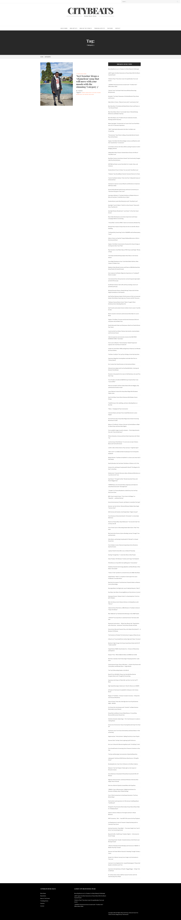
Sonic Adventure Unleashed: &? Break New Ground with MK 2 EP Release (123, 774)
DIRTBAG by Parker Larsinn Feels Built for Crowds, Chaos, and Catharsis (123, 165)
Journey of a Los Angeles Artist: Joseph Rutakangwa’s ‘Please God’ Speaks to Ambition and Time (124, 864)
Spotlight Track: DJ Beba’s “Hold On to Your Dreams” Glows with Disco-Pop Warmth (123, 206)
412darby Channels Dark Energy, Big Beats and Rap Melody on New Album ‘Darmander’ (124, 567)
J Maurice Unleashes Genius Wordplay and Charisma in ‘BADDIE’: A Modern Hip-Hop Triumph (124, 846)
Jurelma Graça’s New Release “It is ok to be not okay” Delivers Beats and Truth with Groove (123, 442)
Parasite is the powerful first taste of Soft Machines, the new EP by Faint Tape (124, 375)
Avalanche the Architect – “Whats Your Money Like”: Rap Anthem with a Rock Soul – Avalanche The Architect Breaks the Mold (123, 624)
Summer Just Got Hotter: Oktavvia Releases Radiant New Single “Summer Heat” (123, 507)
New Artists (73, 28)
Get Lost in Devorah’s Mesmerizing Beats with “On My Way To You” (124, 744)
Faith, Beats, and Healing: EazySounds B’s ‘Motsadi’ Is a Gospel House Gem (123, 540)
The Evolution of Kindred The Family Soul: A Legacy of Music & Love (124, 635)
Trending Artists (99, 28)
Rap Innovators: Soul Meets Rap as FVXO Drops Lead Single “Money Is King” (124, 250)
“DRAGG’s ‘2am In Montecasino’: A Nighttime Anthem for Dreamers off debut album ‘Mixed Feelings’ (122, 790)
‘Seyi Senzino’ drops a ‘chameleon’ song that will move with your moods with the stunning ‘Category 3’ (87, 81)
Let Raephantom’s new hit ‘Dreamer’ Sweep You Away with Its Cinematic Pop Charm (123, 823)
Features (110, 28)
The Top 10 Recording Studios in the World (118, 670)
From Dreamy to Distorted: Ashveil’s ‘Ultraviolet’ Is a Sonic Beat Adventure (123, 516)
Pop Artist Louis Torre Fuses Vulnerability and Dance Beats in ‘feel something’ (124, 731)
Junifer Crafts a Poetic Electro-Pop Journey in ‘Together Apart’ (123, 447)
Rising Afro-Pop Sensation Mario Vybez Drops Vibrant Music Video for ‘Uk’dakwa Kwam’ (124, 807)
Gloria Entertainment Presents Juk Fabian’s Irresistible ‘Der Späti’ (124, 502)
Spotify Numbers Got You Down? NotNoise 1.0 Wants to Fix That (123, 463)
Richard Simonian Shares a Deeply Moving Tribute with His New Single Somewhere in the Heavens (123, 291)
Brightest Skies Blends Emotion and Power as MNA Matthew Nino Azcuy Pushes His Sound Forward (124, 268)
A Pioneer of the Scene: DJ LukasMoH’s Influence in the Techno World (123, 690)
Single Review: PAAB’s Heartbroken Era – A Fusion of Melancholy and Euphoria (123, 649)
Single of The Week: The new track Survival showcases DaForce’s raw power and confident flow (123, 320)
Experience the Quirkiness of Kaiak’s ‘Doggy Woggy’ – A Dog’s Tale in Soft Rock (124, 869)
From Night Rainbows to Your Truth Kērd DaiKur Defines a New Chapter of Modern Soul (123, 262)
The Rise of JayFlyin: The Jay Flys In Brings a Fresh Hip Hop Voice (123, 354)
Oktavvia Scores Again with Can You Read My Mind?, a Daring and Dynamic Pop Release (123, 369)
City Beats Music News (81, 73)
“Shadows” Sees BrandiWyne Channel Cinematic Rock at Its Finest (124, 174)
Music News (64, 28)
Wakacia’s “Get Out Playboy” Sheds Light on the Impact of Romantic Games (122, 768)
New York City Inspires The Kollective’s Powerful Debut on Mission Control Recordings (124, 583)
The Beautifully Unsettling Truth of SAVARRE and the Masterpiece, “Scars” (124, 233)
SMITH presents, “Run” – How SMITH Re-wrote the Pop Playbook (124, 818)
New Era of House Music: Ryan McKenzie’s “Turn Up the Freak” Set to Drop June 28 (124, 522)
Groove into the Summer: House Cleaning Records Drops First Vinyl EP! (124, 725)
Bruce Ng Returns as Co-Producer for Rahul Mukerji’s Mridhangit (123, 69)
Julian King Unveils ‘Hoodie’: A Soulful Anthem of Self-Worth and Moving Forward (123, 840)
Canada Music (88, 92)
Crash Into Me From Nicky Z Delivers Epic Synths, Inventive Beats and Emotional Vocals (123, 332)
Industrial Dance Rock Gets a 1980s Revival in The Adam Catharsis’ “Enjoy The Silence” (124, 608)
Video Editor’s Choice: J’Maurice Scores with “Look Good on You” (123, 102)
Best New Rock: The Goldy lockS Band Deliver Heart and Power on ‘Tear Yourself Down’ (124, 107)
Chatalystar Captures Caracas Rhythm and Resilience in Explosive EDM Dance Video (124, 184)
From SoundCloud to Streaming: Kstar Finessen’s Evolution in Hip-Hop (124, 749)
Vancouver (91, 94)
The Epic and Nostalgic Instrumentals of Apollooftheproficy (122, 754)
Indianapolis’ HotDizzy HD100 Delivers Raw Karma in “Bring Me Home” (123, 759)
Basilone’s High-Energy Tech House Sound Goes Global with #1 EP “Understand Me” (124, 644)
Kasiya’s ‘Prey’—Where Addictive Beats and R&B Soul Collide (122, 654)
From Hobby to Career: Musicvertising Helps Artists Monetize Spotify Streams (123, 546)
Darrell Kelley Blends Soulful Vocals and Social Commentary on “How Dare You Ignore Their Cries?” (123, 190)
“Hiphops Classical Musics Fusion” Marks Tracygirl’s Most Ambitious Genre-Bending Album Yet (122, 303)
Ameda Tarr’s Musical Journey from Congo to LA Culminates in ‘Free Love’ (123, 858)
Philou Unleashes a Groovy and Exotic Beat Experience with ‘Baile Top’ (124, 437)
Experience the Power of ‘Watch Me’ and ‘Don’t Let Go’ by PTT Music (123, 681)
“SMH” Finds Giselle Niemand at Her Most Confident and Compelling (121, 130)
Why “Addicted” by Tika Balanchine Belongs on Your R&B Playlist (123, 613)
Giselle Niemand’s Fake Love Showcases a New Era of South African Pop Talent (124, 326)
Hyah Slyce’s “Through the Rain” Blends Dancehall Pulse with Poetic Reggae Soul (123, 479)
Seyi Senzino (85, 94)
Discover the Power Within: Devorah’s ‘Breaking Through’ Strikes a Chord (124, 852)
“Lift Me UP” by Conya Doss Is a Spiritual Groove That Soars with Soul (123, 618)
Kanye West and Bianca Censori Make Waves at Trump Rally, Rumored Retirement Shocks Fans (122, 714)
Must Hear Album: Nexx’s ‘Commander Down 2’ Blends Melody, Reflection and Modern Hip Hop (123, 112)
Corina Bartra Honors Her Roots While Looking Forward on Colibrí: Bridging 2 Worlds (124, 147)
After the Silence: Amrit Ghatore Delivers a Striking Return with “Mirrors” (123, 603)
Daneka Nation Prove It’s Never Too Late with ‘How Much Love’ (123, 170)
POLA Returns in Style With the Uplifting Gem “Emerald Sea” (122, 562)
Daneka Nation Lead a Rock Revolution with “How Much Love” (123, 201)
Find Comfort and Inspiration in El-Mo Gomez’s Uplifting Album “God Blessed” (123, 802)
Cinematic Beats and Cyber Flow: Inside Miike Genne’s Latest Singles (122, 413)
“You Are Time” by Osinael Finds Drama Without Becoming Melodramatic (122, 91)
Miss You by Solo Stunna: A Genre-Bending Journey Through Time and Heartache (123, 534)
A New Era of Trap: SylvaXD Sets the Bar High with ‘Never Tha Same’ (124, 639)
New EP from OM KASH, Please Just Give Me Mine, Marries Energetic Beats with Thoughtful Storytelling (122, 675)
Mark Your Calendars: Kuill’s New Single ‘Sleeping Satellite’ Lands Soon (123, 659)
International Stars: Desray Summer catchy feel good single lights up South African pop (124, 279)
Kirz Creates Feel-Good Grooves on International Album (121, 364)
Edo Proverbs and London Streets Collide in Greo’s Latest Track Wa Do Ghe (124, 308)
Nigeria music (79, 94)
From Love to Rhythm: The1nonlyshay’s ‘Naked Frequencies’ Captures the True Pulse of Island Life (122, 343)
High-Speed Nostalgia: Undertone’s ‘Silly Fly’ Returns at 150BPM (123, 686)
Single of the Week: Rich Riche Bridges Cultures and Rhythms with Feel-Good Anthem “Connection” (124, 141)
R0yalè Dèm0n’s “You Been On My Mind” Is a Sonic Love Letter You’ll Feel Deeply (124, 458)
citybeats (80, 90)
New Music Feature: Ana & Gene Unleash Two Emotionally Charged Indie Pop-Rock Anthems (124, 159)
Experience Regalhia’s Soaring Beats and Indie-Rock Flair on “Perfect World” (122, 359)
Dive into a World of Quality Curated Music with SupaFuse (121, 785)
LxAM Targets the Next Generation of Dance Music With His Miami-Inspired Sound (124, 74)
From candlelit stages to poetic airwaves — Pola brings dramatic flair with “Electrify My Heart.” (123, 431)
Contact (117, 28)
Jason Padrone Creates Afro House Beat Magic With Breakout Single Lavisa (123, 392)
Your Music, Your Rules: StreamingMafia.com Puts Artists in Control (124, 592)
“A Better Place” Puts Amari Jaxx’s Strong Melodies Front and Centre (123, 79)
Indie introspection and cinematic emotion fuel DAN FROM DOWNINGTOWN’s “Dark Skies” (122, 337)
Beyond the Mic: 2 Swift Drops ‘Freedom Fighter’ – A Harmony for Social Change (123, 835)
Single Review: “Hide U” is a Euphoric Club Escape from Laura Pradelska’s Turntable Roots (122, 577)
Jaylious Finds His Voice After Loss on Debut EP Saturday (121, 550)
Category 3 (94, 92)
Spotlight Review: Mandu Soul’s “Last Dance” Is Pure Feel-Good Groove (123, 211)
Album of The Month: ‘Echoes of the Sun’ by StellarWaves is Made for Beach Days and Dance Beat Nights (123, 425)
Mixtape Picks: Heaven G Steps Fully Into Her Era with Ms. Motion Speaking (123, 227)
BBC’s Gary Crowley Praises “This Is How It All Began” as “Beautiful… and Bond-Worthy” (121, 497)
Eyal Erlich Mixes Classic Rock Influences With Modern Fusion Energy (122, 398)
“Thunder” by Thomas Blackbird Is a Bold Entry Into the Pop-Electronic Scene (123, 491)
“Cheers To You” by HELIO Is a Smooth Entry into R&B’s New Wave (124, 572)
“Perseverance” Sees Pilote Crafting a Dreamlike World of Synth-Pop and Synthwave (123, 136)
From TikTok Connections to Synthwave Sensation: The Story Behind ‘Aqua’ (123, 796)
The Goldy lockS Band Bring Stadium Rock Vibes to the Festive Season (123, 256)
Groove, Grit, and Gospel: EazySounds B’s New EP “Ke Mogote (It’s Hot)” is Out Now (124, 468)
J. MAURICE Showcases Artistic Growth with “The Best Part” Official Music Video (122, 85)
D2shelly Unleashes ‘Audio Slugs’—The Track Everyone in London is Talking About (124, 719)
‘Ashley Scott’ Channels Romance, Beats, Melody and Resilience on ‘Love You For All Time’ (124, 474)
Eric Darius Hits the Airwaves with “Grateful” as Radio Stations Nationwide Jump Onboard (123, 708)
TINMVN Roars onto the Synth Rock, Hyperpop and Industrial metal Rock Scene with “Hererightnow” (123, 485)
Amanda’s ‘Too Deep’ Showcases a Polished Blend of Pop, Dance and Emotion (123, 97)
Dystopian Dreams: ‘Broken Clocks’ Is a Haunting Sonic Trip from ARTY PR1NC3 (123, 597)
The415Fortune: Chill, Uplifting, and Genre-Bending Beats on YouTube (122, 404)
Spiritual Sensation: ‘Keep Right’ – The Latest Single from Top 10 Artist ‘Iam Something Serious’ (124, 829)
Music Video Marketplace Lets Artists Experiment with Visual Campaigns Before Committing (122, 217)
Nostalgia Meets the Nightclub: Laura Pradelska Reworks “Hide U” (124, 588)
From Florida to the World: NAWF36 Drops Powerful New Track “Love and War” (123, 380)
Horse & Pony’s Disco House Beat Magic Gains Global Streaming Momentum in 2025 (123, 419)
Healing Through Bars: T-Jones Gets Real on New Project (122, 555)
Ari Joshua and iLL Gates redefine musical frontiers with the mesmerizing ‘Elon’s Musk (122, 875)
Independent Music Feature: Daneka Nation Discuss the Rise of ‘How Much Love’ (123, 153)
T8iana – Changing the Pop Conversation (118, 409)
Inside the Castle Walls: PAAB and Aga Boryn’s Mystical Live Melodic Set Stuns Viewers (124, 349)
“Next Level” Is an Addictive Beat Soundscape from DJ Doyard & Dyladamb (123, 452)
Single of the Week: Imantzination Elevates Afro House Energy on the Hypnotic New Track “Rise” (124, 245)
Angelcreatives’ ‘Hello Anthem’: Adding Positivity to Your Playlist (123, 736)
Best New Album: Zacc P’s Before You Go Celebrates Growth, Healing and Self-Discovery (122, 118)
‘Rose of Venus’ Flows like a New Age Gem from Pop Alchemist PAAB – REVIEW (123, 702)
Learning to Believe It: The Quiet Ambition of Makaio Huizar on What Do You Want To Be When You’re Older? (123, 196)
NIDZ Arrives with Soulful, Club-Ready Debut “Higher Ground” (123, 512)
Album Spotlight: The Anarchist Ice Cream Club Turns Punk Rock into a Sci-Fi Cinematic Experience (123, 124)
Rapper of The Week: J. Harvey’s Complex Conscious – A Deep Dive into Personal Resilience (124, 696)
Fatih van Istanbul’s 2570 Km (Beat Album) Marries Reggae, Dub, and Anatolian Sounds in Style (123, 386)
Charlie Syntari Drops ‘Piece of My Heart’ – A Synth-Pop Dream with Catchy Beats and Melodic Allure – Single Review (124, 665)
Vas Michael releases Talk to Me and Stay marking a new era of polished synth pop (123, 285)
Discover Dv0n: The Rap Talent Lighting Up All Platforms (122, 740)
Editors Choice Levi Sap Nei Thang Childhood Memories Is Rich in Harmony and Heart (123, 239)
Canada (83, 92)
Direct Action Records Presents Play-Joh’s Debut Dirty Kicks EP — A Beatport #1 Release (124, 630)
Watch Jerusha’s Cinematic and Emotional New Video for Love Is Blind (123, 314)
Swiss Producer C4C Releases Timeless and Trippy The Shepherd (123, 558)
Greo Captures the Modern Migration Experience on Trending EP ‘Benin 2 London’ (123, 274)
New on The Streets (86, 28)
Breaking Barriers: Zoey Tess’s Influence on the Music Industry (123, 764)
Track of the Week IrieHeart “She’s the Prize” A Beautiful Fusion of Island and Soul (124, 178)
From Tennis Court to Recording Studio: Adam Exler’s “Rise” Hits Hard (123, 528)
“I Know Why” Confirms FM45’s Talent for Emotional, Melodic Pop (124, 222)
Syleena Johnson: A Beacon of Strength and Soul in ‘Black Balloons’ (122, 813)
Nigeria (99, 92)
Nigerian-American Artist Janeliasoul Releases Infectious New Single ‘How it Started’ (123, 780)
